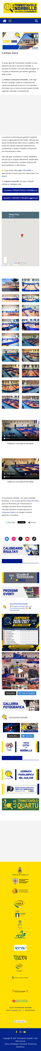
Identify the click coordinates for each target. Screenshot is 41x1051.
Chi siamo (27, 170)
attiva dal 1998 (32, 501)
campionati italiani (8, 512)
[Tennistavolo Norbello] (4, 21)
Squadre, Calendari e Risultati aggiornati (20, 198)
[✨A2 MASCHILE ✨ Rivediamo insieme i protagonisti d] (20, 670)
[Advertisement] (20, 115)
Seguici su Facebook (12, 561)
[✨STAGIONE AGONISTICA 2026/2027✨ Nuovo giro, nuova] (20, 632)
